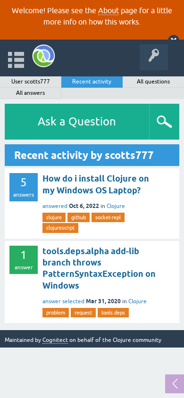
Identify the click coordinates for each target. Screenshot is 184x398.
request (83, 312)
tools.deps (113, 312)
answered (54, 206)
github (78, 217)
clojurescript (60, 228)
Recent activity (91, 81)
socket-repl (108, 217)
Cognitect (55, 340)
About (108, 10)
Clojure (116, 206)
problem (55, 312)
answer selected (63, 301)
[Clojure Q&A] (43, 55)
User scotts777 (30, 81)
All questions (153, 81)
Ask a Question (77, 121)
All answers (30, 93)
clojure (54, 217)
